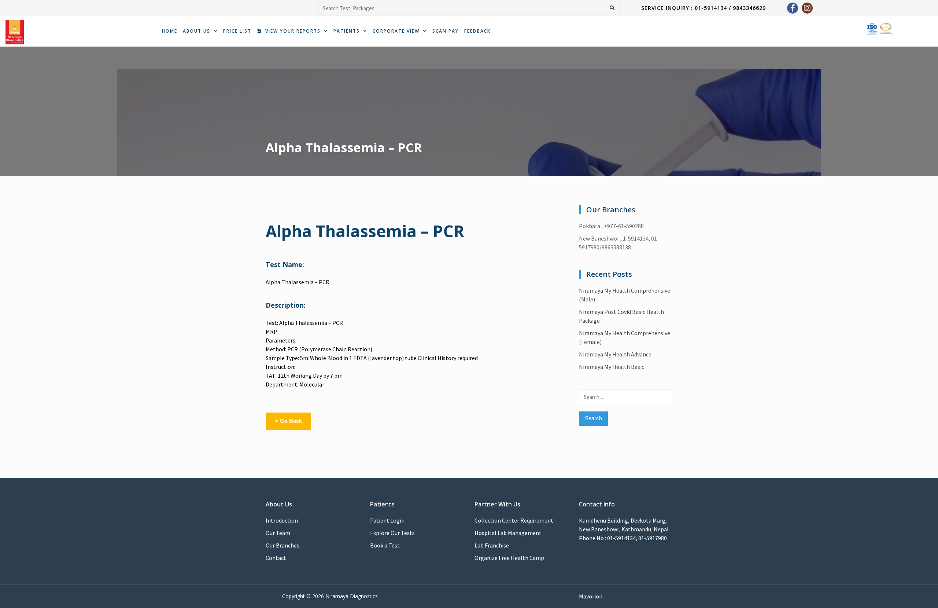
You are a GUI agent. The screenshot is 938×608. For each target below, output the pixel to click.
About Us (196, 31)
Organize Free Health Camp (509, 557)
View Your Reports (291, 31)
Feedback (477, 31)
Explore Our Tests (392, 532)
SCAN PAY (445, 31)
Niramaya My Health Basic (611, 366)
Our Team (278, 532)
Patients (346, 31)
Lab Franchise (491, 545)
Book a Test (385, 545)
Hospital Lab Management (508, 532)
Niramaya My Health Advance (615, 354)
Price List (237, 31)
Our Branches (282, 545)
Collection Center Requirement (513, 520)
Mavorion (590, 596)
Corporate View (396, 31)
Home (169, 31)
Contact (276, 557)
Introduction (282, 520)
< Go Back (288, 421)
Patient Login (387, 520)
